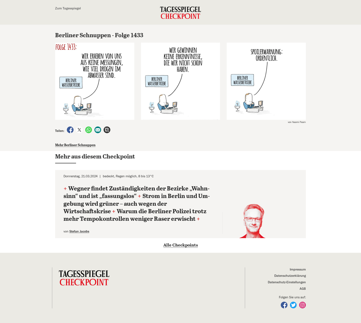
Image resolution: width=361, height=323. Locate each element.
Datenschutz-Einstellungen (287, 282)
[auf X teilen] (80, 129)
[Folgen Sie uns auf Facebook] (284, 304)
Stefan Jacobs (79, 231)
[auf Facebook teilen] (70, 129)
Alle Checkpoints (180, 245)
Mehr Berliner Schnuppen (75, 145)
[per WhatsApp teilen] (89, 129)
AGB (303, 288)
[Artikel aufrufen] (107, 129)
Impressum (298, 269)
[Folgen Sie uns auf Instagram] (302, 304)
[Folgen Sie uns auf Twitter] (293, 304)
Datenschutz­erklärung (290, 275)
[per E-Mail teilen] (98, 129)
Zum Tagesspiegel (68, 8)
